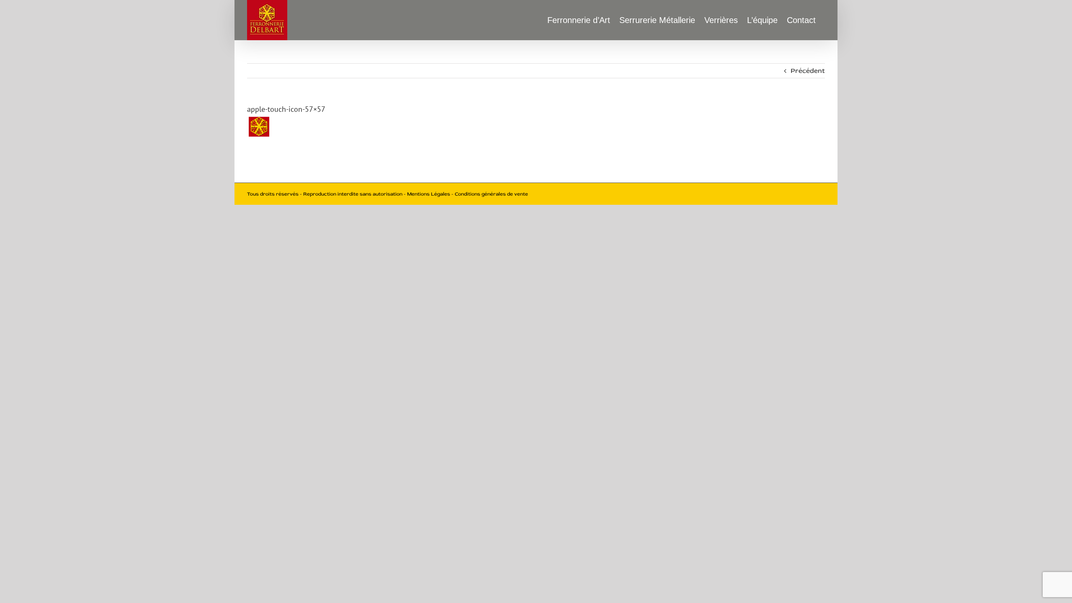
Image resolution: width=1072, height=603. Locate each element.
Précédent (808, 71)
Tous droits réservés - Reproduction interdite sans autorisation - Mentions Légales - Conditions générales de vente (387, 194)
